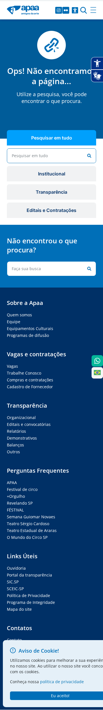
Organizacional (21, 417)
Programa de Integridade (31, 602)
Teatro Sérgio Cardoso (28, 523)
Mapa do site (19, 609)
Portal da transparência (29, 575)
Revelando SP (20, 503)
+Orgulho (16, 496)
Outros (13, 451)
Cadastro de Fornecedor (30, 386)
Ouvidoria (16, 568)
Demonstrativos (22, 438)
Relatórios (16, 431)
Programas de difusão (28, 335)
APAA (12, 482)
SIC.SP (13, 581)
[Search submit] (88, 156)
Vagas (12, 366)
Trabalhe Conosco (24, 373)
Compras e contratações (30, 380)
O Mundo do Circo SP (27, 537)
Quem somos (19, 314)
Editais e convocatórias (29, 424)
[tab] (51, 137)
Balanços (15, 445)
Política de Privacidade (28, 595)
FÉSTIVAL (15, 510)
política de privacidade (62, 681)
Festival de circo (22, 489)
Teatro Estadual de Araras (32, 530)
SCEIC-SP (15, 588)
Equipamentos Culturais (30, 328)
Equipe (13, 321)
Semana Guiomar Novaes (31, 516)
